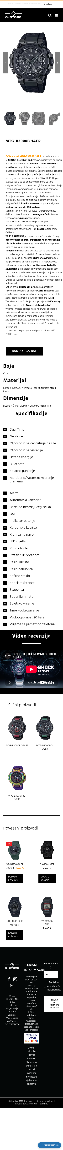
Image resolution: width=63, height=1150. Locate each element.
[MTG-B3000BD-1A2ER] (45, 728)
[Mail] (12, 985)
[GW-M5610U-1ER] (47, 907)
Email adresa (51, 965)
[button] (31, 429)
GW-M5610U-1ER (47, 922)
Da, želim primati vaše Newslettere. (54, 986)
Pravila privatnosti (31, 1057)
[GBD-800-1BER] (14, 907)
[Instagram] (15, 979)
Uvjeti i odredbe (31, 1050)
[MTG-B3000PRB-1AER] (17, 778)
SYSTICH (45, 1104)
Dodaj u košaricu (13, 878)
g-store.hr (30, 1101)
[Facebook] (9, 979)
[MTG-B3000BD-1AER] (17, 728)
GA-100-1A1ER (47, 864)
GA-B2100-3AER (14, 864)
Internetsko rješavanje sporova (31, 1080)
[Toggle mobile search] (50, 15)
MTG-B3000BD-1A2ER (44, 747)
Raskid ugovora (49, 1145)
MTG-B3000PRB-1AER (17, 797)
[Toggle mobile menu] (56, 15)
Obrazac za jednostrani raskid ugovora (31, 1067)
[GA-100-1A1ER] (47, 850)
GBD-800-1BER (14, 921)
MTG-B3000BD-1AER (17, 746)
